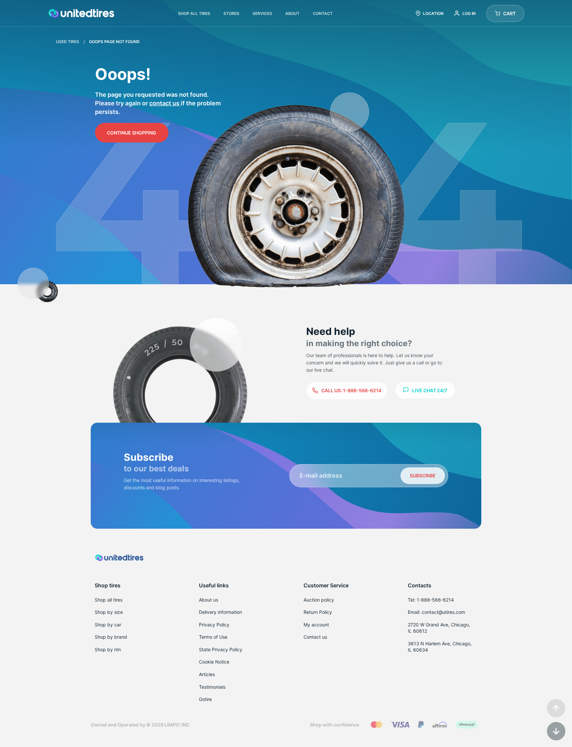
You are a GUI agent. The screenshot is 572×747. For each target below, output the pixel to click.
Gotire (205, 699)
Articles (207, 674)
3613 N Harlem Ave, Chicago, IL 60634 (440, 647)
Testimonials (212, 687)
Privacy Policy (214, 624)
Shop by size (109, 612)
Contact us (165, 103)
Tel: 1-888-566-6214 (431, 600)
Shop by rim (108, 649)
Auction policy (319, 600)
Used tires (68, 41)
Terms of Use (213, 637)
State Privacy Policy (220, 649)
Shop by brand (111, 637)
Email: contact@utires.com (436, 612)
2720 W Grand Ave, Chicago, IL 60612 (439, 628)
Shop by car (108, 624)
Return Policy (318, 612)
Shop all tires (108, 600)
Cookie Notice (214, 662)
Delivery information (220, 612)
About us (208, 600)
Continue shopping (131, 132)
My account (316, 624)
